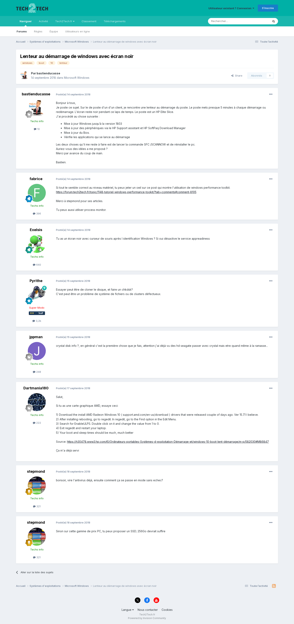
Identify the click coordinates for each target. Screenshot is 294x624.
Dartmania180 (36, 388)
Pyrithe (36, 281)
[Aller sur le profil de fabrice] (37, 193)
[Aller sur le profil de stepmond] (37, 485)
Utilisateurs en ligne (77, 31)
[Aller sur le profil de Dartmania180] (37, 402)
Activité (43, 21)
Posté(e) (73, 94)
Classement (89, 21)
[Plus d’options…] (271, 94)
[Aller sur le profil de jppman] (37, 351)
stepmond (36, 471)
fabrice (36, 179)
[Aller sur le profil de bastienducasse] (24, 75)
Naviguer (26, 21)
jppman (36, 337)
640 (38, 264)
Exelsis (36, 230)
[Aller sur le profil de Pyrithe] (37, 295)
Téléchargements (115, 21)
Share (237, 75)
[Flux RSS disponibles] (274, 586)
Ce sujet (259, 21)
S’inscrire (268, 8)
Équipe (54, 31)
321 (38, 506)
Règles (38, 31)
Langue (127, 609)
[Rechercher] (273, 21)
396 (38, 213)
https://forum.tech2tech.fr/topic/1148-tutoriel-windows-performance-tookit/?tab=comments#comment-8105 (126, 192)
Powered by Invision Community (147, 618)
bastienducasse (48, 73)
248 (38, 371)
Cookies (167, 609)
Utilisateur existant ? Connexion (230, 8)
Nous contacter (148, 609)
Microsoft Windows (76, 77)
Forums (22, 31)
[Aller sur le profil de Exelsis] (37, 244)
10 (38, 129)
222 (38, 422)
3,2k (38, 320)
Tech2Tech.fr (64, 21)
